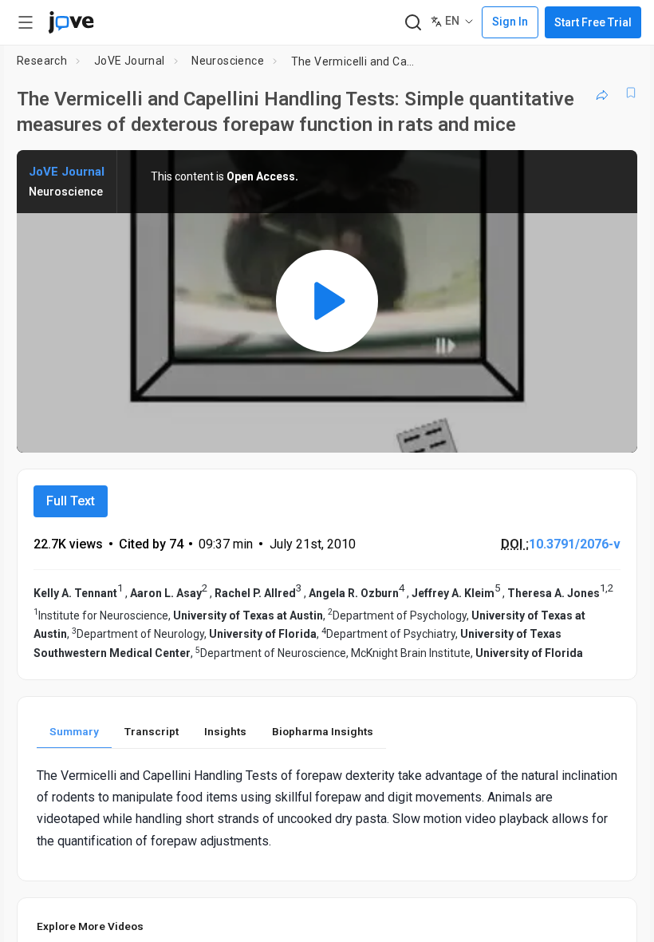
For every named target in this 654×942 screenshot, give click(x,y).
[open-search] (412, 22)
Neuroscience (227, 60)
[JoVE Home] (71, 22)
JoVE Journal (129, 60)
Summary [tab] (74, 731)
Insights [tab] (225, 731)
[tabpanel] (327, 808)
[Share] (602, 92)
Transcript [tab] (151, 731)
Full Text (70, 501)
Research (42, 60)
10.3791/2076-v (575, 544)
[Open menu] (25, 22)
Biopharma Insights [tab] (322, 731)
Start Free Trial (593, 22)
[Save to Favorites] (630, 92)
